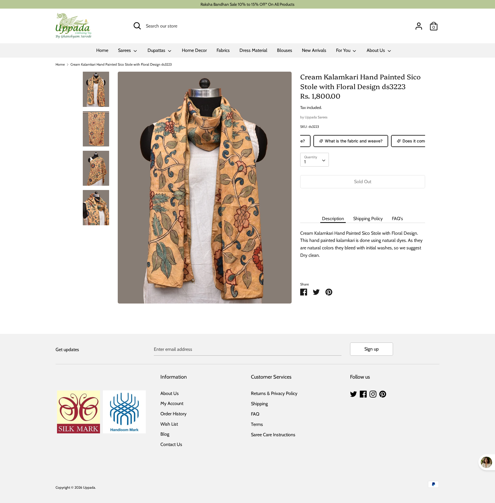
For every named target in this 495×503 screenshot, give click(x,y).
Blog (164, 434)
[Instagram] (373, 393)
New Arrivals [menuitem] (314, 50)
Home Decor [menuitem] (194, 50)
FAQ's (397, 218)
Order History (173, 413)
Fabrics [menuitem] (223, 50)
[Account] (419, 24)
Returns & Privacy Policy (274, 393)
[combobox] (314, 160)
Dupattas (157, 50)
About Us (376, 50)
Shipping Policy (368, 218)
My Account (171, 403)
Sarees (125, 50)
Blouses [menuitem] (284, 50)
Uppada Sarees (316, 117)
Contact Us (171, 444)
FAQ (255, 414)
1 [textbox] (305, 162)
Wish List (169, 424)
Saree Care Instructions (273, 434)
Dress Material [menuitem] (253, 50)
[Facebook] (363, 393)
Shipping (259, 403)
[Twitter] (353, 393)
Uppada (89, 487)
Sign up (371, 349)
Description (333, 218)
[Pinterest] (382, 393)
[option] (205, 190)
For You (343, 50)
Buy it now (362, 198)
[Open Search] (137, 26)
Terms (257, 424)
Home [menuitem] (102, 50)
